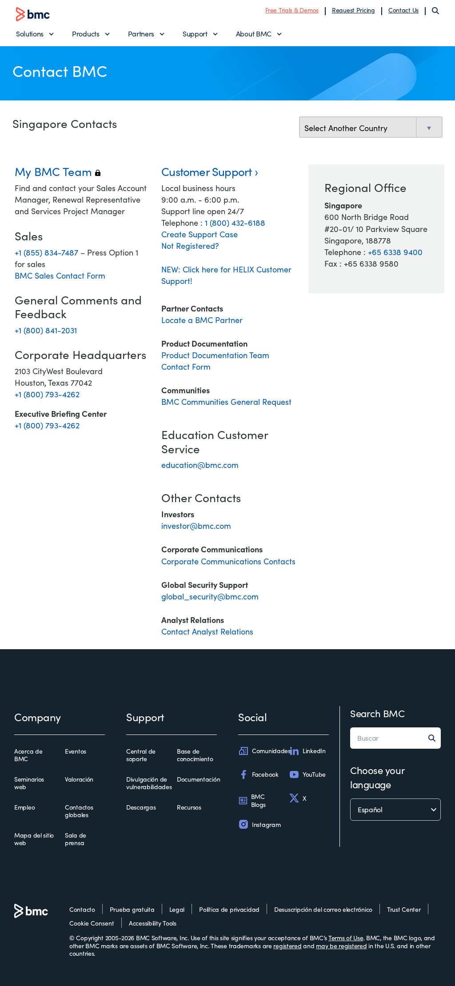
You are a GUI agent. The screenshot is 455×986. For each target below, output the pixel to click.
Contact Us (403, 10)
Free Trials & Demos (292, 10)
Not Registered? (190, 245)
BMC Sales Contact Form (60, 275)
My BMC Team (57, 171)
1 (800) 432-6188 (235, 222)
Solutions (30, 33)
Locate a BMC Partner (202, 320)
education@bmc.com (200, 464)
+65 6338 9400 (395, 252)
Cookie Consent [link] (91, 923)
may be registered (341, 946)
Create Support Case (199, 234)
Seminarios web (29, 783)
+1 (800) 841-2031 (46, 330)
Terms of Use (345, 938)
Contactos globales (79, 811)
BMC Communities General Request (226, 401)
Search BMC (377, 713)
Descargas (141, 807)
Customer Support (206, 171)
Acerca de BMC (28, 755)
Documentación (198, 779)
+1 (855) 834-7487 (47, 252)
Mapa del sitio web (34, 839)
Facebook (265, 774)
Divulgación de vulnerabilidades (149, 783)
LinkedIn (314, 750)
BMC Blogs (258, 800)
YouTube (314, 774)
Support (195, 33)
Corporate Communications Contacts (228, 561)
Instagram (266, 824)
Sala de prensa (75, 839)
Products (85, 33)
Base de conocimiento (195, 755)
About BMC (253, 33)
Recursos (189, 807)
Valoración (79, 779)
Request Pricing (353, 10)
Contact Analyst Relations (207, 631)
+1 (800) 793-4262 (47, 394)
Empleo (24, 807)
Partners (141, 33)
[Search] (435, 10)
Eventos (75, 751)
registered (287, 946)
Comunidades (271, 750)
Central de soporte (141, 755)
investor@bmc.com (196, 525)
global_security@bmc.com (210, 596)
